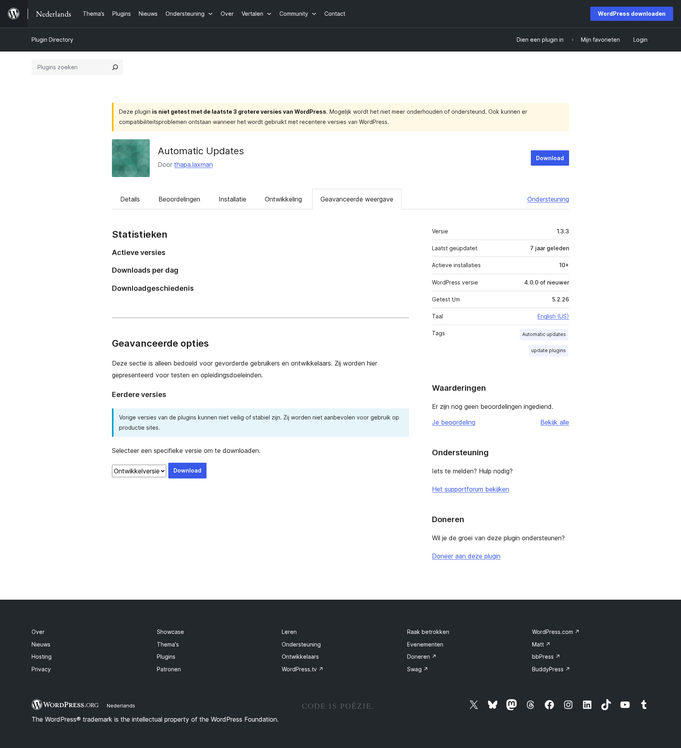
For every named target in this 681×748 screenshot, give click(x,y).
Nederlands (121, 705)
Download (550, 158)
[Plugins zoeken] (115, 67)
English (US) (553, 316)
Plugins (166, 656)
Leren (289, 631)
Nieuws (41, 644)
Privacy (41, 669)
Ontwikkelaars (300, 656)
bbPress (546, 656)
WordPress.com (556, 631)
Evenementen (425, 644)
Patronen (169, 669)
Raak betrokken (428, 631)
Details (130, 199)
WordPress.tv (303, 669)
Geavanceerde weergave (356, 199)
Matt (541, 644)
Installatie (232, 199)
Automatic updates (544, 334)
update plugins (548, 350)
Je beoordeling (453, 422)
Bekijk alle (554, 422)
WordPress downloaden (632, 13)
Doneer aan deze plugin (466, 556)
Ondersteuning (548, 199)
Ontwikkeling (283, 199)
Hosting (42, 656)
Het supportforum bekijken (470, 489)
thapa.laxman (193, 164)
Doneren (422, 656)
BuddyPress (551, 669)
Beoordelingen (179, 199)
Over (38, 631)
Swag (417, 669)
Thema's (168, 644)
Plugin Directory (52, 39)
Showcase (170, 631)
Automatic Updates (201, 151)
